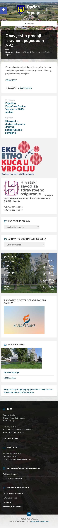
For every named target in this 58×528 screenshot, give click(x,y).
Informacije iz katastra (12, 506)
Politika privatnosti (10, 474)
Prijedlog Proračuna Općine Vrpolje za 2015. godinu (15, 108)
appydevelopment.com (40, 521)
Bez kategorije (26, 88)
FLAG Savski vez (10, 498)
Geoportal (7, 502)
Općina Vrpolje (11, 372)
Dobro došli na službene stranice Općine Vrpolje (28, 53)
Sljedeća (9, 118)
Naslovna (9, 52)
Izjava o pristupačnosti (12, 478)
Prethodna (10, 100)
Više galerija (10, 378)
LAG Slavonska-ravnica (13, 493)
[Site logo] (29, 15)
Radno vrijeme (11, 438)
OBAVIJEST (11, 80)
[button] (3, 10)
